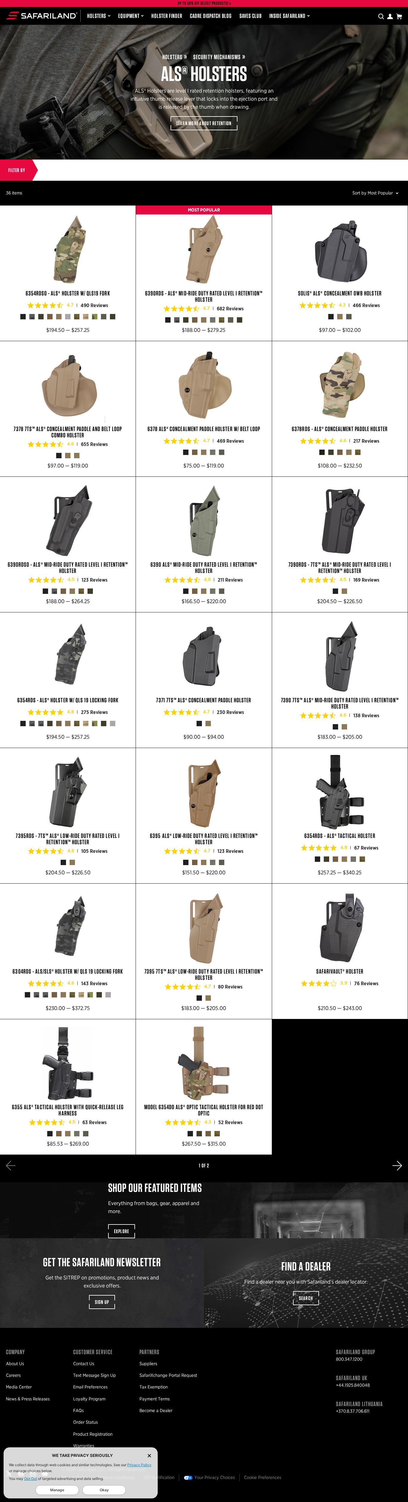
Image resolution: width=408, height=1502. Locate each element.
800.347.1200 (349, 1359)
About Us (15, 1363)
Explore (121, 1231)
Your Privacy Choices (214, 1477)
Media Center (19, 1387)
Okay (104, 1490)
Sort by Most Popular (372, 193)
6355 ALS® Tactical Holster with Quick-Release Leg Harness (68, 1087)
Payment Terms (154, 1399)
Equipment (128, 15)
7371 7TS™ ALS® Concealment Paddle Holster (204, 680)
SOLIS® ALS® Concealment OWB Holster (340, 273)
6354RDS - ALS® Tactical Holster (340, 815)
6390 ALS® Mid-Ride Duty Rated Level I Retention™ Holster (204, 544)
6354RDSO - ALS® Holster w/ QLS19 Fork (68, 273)
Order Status (85, 1422)
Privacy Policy (139, 1465)
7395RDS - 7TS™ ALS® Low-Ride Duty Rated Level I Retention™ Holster (68, 815)
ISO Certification (158, 1477)
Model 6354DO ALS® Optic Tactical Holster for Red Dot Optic (204, 1087)
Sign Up (102, 1302)
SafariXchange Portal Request (168, 1375)
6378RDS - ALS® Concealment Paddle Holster (340, 408)
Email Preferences (90, 1387)
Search (306, 1298)
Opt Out (30, 1478)
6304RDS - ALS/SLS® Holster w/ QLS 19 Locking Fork (68, 951)
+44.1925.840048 (353, 1385)
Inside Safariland (287, 15)
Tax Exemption (153, 1387)
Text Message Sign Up (94, 1375)
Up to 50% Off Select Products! (203, 3)
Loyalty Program (89, 1399)
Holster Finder (166, 15)
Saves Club (251, 15)
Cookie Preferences (262, 1477)
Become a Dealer (155, 1410)
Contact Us (83, 1363)
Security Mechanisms (217, 57)
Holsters (96, 15)
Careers (13, 1375)
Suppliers (148, 1363)
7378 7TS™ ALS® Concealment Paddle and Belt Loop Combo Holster (68, 408)
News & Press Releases (28, 1399)
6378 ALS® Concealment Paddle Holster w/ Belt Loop (204, 408)
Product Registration (93, 1434)
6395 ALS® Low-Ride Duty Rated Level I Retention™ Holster (204, 815)
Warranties (83, 1446)
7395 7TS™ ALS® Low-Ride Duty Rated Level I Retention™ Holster (204, 951)
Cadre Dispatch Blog (211, 15)
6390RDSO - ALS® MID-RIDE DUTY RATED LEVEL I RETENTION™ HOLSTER (68, 544)
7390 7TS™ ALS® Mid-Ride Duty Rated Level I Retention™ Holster (340, 680)
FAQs (78, 1410)
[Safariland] (41, 16)
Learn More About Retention (204, 123)
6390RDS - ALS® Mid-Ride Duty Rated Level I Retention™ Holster (204, 273)
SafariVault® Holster (340, 951)
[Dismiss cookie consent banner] (149, 1455)
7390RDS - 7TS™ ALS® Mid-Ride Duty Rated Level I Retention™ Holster (340, 544)
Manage (57, 1490)
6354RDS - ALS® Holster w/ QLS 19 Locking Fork (68, 680)
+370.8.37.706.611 (352, 1411)
